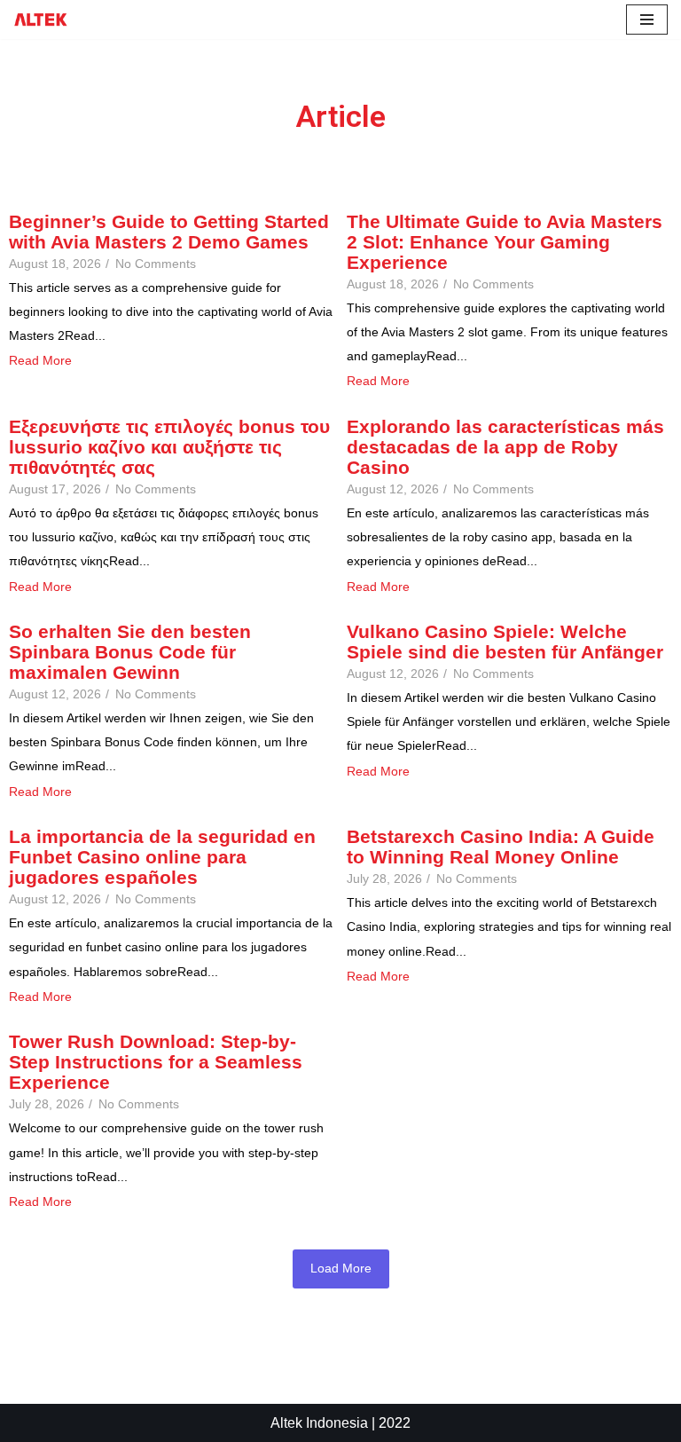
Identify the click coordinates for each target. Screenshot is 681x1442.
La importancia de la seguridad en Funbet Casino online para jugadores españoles (162, 856)
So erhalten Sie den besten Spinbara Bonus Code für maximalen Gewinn (130, 651)
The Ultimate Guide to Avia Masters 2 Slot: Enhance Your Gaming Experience (504, 241)
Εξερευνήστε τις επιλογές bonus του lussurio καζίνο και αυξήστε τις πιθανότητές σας (169, 446)
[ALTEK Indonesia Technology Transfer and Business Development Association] (40, 19)
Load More (341, 1268)
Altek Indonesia (319, 1422)
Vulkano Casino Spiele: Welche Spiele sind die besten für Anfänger (505, 641)
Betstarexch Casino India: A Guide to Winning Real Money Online (500, 846)
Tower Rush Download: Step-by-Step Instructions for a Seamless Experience (155, 1061)
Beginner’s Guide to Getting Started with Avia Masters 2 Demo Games (169, 231)
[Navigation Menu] (647, 19)
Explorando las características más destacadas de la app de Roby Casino (505, 446)
